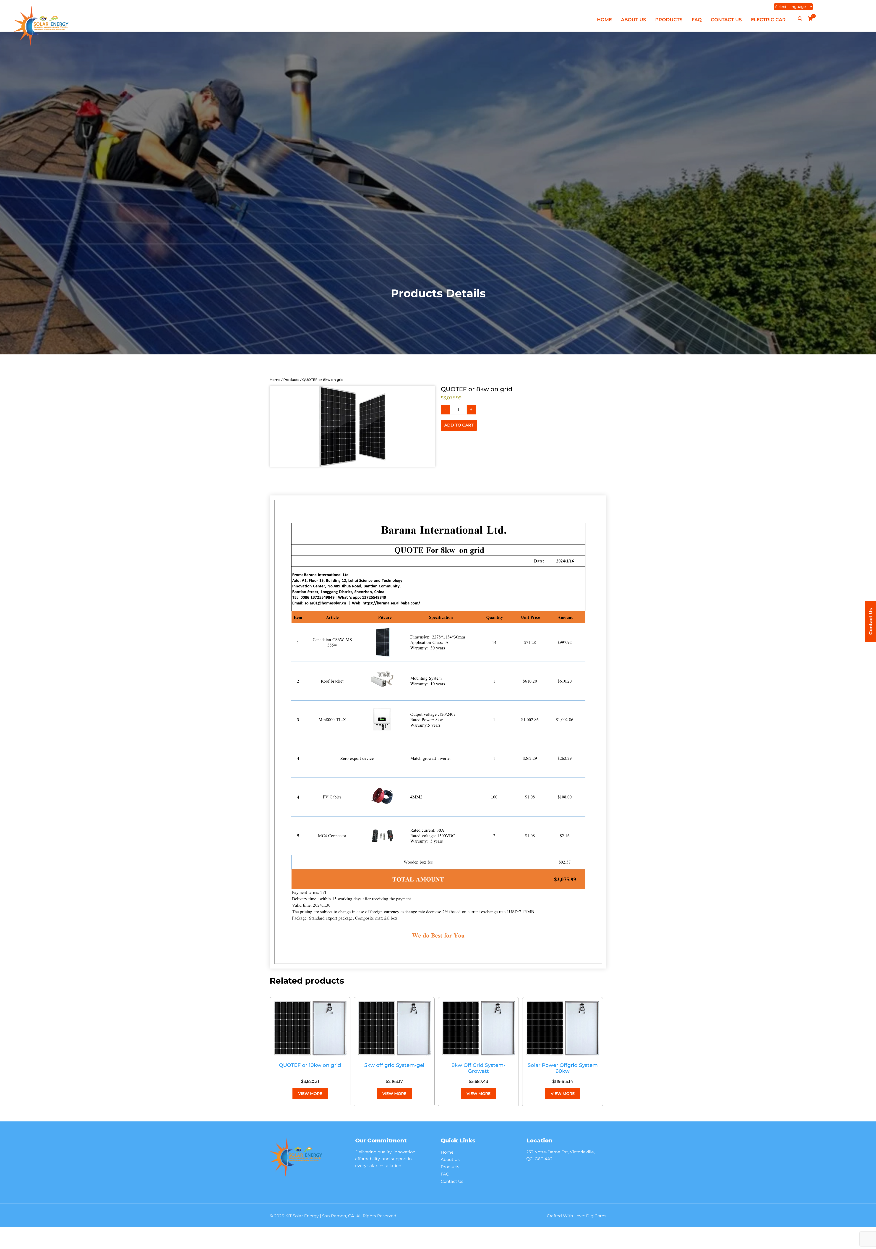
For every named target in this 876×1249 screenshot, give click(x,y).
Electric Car (768, 19)
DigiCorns (596, 1215)
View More (310, 1093)
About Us (633, 19)
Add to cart (459, 425)
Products (669, 19)
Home (604, 19)
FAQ (697, 19)
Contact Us (726, 19)
